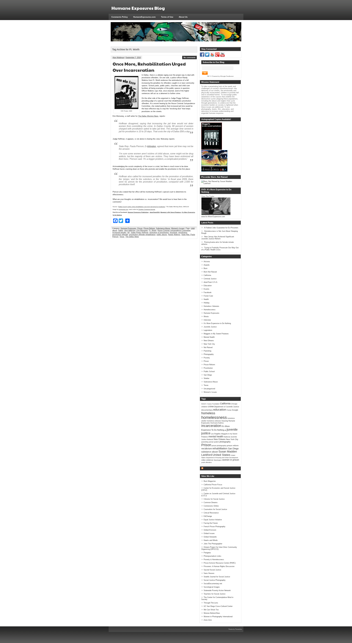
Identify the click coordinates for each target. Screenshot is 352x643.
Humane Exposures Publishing (138, 212)
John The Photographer (213, 544)
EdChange (208, 516)
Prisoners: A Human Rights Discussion (219, 566)
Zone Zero (208, 620)
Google (235, 410)
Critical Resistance (211, 513)
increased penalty (119, 232)
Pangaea (207, 553)
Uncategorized (209, 389)
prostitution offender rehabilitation (142, 235)
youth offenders (206, 462)
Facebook (207, 292)
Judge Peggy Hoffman (139, 232)
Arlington (151, 146)
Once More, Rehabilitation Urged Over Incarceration (149, 67)
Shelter (206, 378)
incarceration (211, 426)
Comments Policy (119, 17)
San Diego (208, 375)
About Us (183, 17)
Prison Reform (149, 228)
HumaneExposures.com (144, 17)
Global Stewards (210, 537)
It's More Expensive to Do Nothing (217, 323)
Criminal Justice (210, 279)
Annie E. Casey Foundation (210, 404)
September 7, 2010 (133, 57)
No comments (189, 57)
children (204, 407)
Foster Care (208, 296)
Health (206, 299)
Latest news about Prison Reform (220, 468)
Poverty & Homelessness (214, 559)
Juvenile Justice (210, 327)
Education (208, 286)
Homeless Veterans (211, 306)
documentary (207, 410)
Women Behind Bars (212, 613)
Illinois (206, 316)
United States (221, 454)
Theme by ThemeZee (235, 629)
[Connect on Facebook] (202, 56)
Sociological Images (212, 587)
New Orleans (209, 341)
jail (128, 232)
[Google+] (217, 56)
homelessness (214, 417)
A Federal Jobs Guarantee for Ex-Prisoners (221, 228)
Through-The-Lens (211, 603)
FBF (208, 76)
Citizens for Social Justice (214, 499)
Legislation (208, 330)
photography (225, 442)
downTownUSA (155, 212)
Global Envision (210, 530)
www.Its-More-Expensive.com (213, 217)
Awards (207, 265)
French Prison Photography (214, 526)
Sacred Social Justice (212, 570)
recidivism (206, 448)
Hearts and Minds (211, 540)
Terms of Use (167, 17)
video (203, 460)
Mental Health (209, 337)
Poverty (207, 358)
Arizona (207, 261)
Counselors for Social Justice (215, 509)
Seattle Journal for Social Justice (217, 577)
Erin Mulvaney (142, 230)
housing (225, 421)
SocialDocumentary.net (213, 584)
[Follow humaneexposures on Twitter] (207, 56)
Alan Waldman (118, 57)
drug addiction (129, 230)
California (207, 275)
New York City (209, 344)
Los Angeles (216, 434)
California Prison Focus (213, 485)
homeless (208, 413)
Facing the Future (211, 523)
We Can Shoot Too (211, 610)
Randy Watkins (174, 235)
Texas (121, 237)
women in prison (230, 460)
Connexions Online (211, 506)
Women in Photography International (218, 617)
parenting (204, 442)
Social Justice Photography (215, 580)
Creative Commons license (146, 209)
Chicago (234, 404)
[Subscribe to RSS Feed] (212, 56)
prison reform (233, 446)
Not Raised (208, 347)
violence (209, 460)
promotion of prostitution (159, 232)
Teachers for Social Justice (214, 594)
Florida (229, 410)
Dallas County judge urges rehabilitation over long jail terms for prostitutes (141, 206)
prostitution (182, 232)
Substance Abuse (163, 228)
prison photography (219, 446)
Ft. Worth (152, 230)
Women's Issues (177, 228)
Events (206, 289)
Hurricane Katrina (217, 423)
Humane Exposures (128, 228)
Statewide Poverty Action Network (217, 590)
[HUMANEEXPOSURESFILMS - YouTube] (222, 56)
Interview (207, 320)
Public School (209, 371)
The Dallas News (132, 237)
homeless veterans (214, 421)
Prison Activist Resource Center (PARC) (220, 563)
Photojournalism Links (212, 556)
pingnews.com (123, 209)
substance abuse (209, 451)
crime (211, 406)
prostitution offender (120, 235)
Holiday (207, 303)
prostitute (173, 232)
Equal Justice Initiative (213, 520)
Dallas (120, 230)
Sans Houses (209, 573)
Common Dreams (211, 502)
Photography (209, 354)
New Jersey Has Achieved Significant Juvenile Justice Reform (217, 238)
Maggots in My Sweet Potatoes (170, 212)
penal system (214, 442)
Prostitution (208, 368)
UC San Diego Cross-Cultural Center (218, 606)
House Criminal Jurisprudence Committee (173, 230)
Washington (218, 460)
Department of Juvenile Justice (226, 407)
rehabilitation (219, 448)
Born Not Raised (210, 272)
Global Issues (209, 533)
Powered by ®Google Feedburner (223, 76)
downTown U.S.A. (211, 282)
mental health (215, 436)
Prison (139, 228)
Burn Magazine (210, 481)
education (219, 409)
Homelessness (209, 310)
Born (205, 268)
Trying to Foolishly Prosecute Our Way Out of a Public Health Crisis (220, 249)
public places (162, 235)
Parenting (207, 351)
